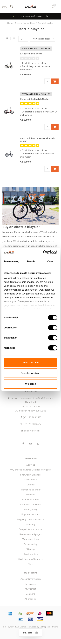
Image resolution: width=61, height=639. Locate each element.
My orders (31, 584)
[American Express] (10, 613)
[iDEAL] (39, 613)
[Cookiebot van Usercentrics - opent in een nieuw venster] (43, 252)
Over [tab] (50, 261)
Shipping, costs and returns (30, 519)
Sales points (30, 479)
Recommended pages (31, 534)
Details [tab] (31, 261)
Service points (30, 554)
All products (30, 599)
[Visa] (40, 619)
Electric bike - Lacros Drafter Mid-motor (38, 139)
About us (30, 464)
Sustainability (30, 544)
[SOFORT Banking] (30, 613)
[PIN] (31, 619)
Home (10, 23)
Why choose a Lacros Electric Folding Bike (30, 469)
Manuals (30, 494)
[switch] (50, 327)
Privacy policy (30, 509)
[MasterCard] (49, 613)
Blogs (30, 564)
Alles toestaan (30, 362)
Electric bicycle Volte (31, 53)
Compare (30, 594)
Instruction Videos (31, 499)
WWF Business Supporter (31, 559)
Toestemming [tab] (11, 261)
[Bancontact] (21, 619)
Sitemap (30, 549)
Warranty (30, 524)
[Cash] (20, 613)
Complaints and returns (30, 529)
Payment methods (30, 514)
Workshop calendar (31, 489)
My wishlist (30, 588)
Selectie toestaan (30, 373)
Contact (30, 484)
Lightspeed (45, 627)
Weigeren (30, 383)
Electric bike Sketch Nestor (34, 99)
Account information (30, 579)
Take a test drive (30, 539)
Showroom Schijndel (30, 474)
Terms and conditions (30, 504)
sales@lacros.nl (32, 430)
